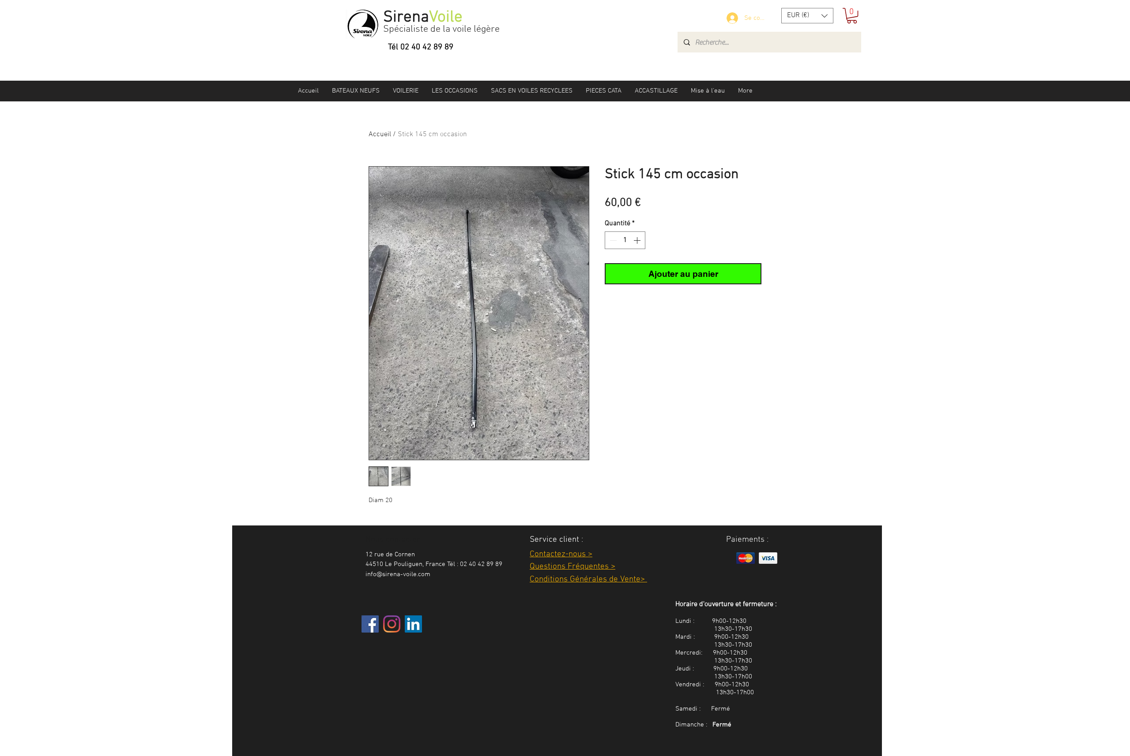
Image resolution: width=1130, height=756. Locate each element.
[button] (807, 15)
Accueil (380, 134)
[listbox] (807, 15)
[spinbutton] (625, 240)
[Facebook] (370, 624)
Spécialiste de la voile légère (441, 29)
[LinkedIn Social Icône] (413, 624)
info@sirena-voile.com (397, 574)
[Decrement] (612, 240)
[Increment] (638, 240)
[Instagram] (391, 624)
